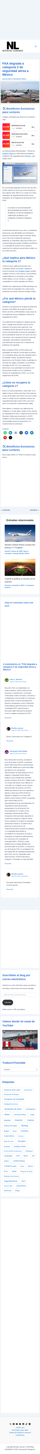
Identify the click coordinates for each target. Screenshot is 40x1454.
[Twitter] (10, 1424)
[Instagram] (20, 1424)
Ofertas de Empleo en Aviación (20, 1432)
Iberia (26, 1156)
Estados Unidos (7, 153)
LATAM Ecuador (10, 1166)
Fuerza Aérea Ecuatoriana (13, 1151)
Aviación (7, 551)
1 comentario (29, 585)
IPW (33, 1156)
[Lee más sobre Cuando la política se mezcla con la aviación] (20, 567)
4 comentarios (16, 79)
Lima (22, 1166)
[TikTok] (26, 1424)
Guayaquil (8, 1156)
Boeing (15, 553)
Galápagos (29, 1151)
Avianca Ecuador (10, 1126)
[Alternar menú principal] (35, 46)
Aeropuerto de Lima (11, 1104)
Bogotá (6, 1131)
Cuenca (20, 1136)
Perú (6, 1171)
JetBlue (6, 1161)
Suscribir (8, 1002)
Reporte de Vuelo (26, 1171)
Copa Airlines (9, 1136)
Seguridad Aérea (10, 1181)
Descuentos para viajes (20, 1430)
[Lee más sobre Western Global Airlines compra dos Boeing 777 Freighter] (20, 533)
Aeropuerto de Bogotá (11, 1094)
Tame (23, 1181)
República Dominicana (11, 1176)
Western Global (24, 553)
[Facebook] (14, 1424)
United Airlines (21, 1186)
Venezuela (7, 1190)
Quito (14, 1171)
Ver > (33, 127)
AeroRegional (30, 1109)
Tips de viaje (8, 1186)
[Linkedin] (23, 1424)
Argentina (7, 1120)
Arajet (32, 1114)
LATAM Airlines (19, 1161)
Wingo (17, 1190)
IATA (18, 1156)
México (24, 79)
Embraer (7, 1146)
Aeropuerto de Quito (13, 1109)
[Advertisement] (20, 20)
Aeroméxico (28, 1090)
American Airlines (20, 1114)
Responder (8, 718)
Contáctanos (20, 1435)
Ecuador (22, 1141)
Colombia (24, 1131)
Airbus (7, 1114)
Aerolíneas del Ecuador (12, 1090)
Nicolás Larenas (17, 728)
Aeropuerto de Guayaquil (14, 1099)
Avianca (30, 1120)
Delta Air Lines (9, 1141)
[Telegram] (30, 1424)
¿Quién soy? (20, 1427)
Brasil (15, 1131)
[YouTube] (17, 1424)
